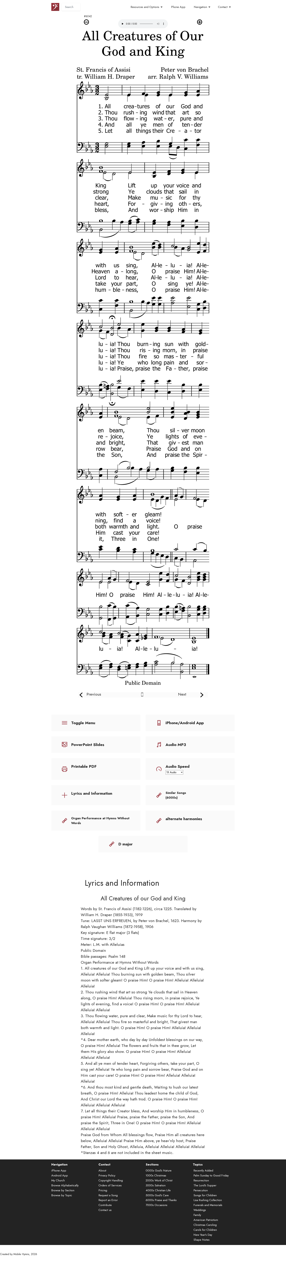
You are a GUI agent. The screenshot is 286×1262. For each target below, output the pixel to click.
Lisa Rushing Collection (207, 1200)
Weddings (199, 1210)
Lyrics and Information (91, 793)
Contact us (105, 1210)
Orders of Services (110, 1185)
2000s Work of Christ (159, 1180)
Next (182, 694)
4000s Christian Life (158, 1190)
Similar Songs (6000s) (176, 795)
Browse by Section (62, 1190)
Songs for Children (205, 1195)
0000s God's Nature (158, 1170)
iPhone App (58, 1170)
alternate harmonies (184, 819)
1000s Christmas (156, 1175)
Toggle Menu (83, 723)
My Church (58, 1180)
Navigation (200, 7)
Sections (152, 1164)
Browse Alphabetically (65, 1185)
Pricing (102, 1190)
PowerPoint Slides (87, 744)
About (102, 1170)
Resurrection (201, 1180)
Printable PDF (83, 766)
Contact (223, 7)
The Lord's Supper (204, 1185)
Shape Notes (201, 1240)
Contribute (105, 1205)
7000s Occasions (156, 1205)
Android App (59, 1175)
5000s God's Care (157, 1195)
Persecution (200, 1190)
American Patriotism (205, 1220)
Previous (94, 694)
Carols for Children (205, 1230)
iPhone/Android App (185, 723)
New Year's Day (202, 1235)
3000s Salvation (156, 1185)
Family (197, 1215)
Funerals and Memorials (207, 1205)
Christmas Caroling (205, 1225)
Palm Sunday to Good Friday (211, 1175)
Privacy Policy (106, 1175)
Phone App (178, 7)
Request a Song (108, 1195)
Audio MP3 (176, 744)
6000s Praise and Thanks (161, 1200)
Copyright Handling (110, 1180)
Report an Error (108, 1200)
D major (125, 844)
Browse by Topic (61, 1195)
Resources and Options (145, 7)
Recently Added (203, 1170)
